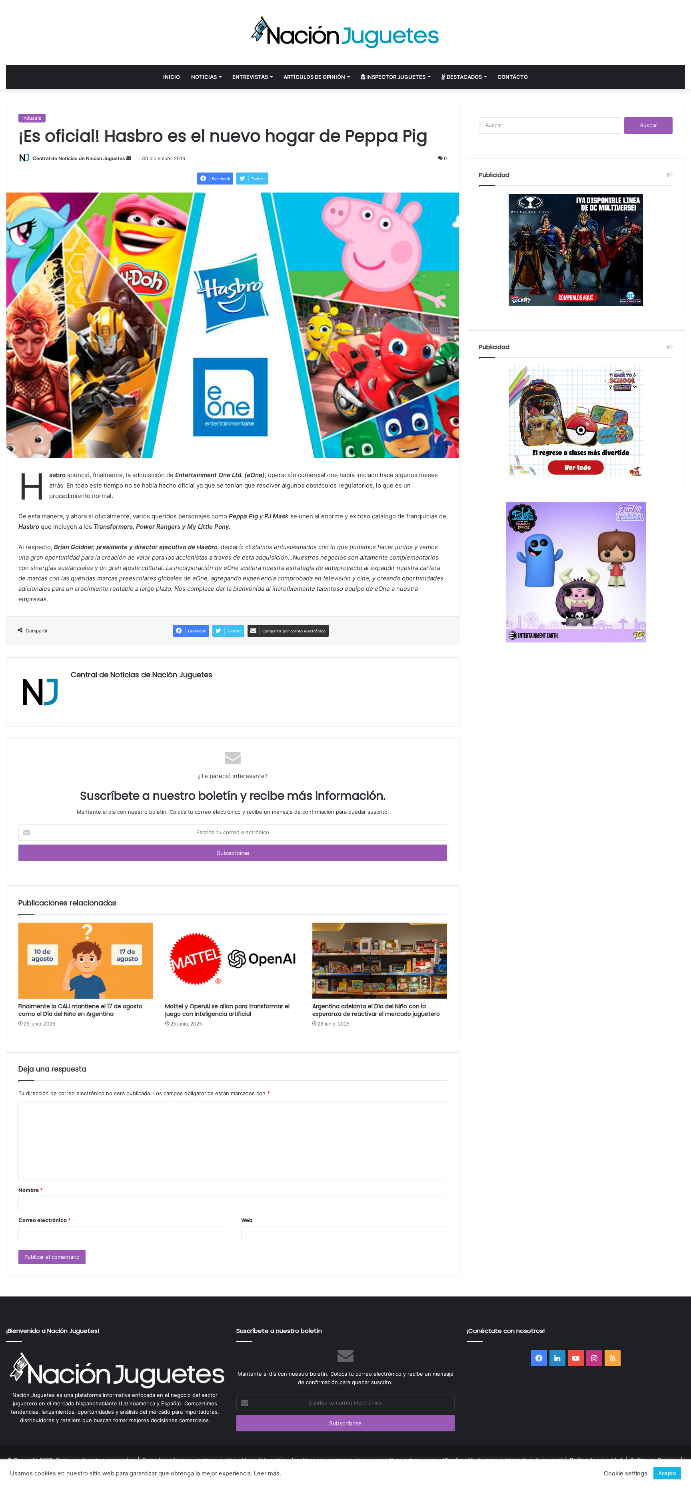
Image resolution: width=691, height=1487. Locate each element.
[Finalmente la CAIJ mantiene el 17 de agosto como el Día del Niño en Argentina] (85, 960)
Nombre (30, 1190)
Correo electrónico (44, 1220)
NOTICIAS (204, 77)
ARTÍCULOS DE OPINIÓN (314, 77)
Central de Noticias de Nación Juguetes (79, 158)
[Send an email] (128, 158)
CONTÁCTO (512, 77)
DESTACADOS (463, 77)
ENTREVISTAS (250, 77)
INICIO (171, 77)
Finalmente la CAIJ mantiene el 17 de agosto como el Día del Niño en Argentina (80, 1010)
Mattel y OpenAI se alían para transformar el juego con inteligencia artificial (227, 1010)
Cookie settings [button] (625, 1473)
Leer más (267, 1473)
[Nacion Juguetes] (345, 32)
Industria (32, 118)
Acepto (667, 1473)
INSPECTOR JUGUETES (395, 77)
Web (246, 1220)
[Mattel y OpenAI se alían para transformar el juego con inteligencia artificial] (232, 960)
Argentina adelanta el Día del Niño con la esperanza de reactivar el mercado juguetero (376, 1010)
